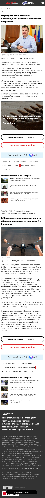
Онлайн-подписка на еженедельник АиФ (20, 424)
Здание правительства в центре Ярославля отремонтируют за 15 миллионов (24, 193)
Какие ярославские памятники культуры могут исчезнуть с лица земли (25, 179)
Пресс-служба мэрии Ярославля (13, 55)
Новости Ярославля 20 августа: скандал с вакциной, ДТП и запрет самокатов (23, 395)
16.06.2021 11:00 (6, 9)
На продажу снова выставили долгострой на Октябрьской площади (25, 199)
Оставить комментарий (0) (22, 145)
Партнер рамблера (20, 487)
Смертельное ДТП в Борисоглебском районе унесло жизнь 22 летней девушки (25, 381)
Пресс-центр (30, 418)
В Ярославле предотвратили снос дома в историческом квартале (22, 117)
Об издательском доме (12, 418)
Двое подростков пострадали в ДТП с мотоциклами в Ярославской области (22, 388)
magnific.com (6, 257)
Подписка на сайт (10, 427)
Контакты (24, 427)
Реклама (6, 421)
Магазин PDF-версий (20, 421)
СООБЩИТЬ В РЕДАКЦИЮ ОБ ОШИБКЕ (17, 430)
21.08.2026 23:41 (6, 211)
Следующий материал (21, 492)
